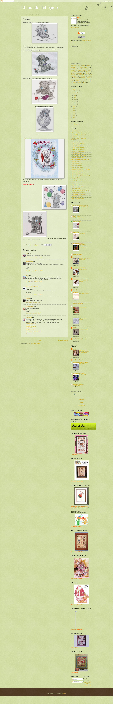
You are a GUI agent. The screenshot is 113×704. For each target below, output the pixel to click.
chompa (88, 68)
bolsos (88, 65)
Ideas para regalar (83, 307)
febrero (75, 101)
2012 (74, 106)
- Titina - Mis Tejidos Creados (77, 198)
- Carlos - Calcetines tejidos (77, 145)
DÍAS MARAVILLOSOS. (78, 243)
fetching (88, 71)
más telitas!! (75, 305)
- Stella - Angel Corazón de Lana (78, 194)
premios (90, 76)
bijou (79, 65)
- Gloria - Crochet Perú (76, 161)
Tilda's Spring (82, 233)
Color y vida (75, 340)
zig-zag (84, 82)
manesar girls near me (31, 327)
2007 (74, 117)
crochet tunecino (82, 70)
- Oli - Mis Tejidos (75, 178)
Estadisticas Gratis (87, 685)
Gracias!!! (76, 92)
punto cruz (76, 77)
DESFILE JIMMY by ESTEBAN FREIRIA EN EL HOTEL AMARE (84, 351)
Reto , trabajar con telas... (84, 293)
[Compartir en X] (48, 245)
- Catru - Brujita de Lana (76, 153)
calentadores (74, 68)
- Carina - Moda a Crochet (77, 141)
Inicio (39, 340)
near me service (29, 325)
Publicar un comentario (30, 333)
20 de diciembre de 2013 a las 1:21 (34, 257)
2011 (74, 108)
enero (75, 104)
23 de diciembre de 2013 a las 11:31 (34, 270)
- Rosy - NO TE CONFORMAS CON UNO (80, 190)
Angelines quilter (77, 221)
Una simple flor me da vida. (79, 338)
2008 (74, 115)
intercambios (79, 73)
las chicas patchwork (78, 303)
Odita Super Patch (77, 316)
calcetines (83, 67)
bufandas (73, 67)
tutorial (86, 80)
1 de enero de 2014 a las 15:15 (33, 313)
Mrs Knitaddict (29, 261)
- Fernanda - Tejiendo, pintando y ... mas (80, 159)
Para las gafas (82, 363)
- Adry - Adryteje (74, 130)
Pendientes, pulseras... (78, 384)
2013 (74, 89)
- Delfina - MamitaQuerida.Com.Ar (78, 155)
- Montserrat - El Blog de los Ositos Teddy (80, 175)
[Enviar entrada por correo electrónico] (42, 244)
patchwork (81, 74)
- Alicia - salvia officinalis (76, 132)
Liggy (80, 17)
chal (79, 68)
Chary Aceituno (30, 306)
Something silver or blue (78, 217)
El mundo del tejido (39, 7)
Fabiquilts (75, 289)
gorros (72, 73)
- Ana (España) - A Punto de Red (78, 134)
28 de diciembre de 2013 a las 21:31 (34, 281)
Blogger (64, 693)
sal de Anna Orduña (83, 329)
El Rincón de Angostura (32, 286)
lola (27, 253)
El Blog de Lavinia (77, 254)
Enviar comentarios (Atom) (34, 343)
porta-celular (82, 76)
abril (75, 97)
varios (90, 80)
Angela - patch (76, 216)
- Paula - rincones (75, 182)
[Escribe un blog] (46, 245)
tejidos (77, 80)
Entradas (75, 679)
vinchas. (79, 82)
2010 (74, 110)
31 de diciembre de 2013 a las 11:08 (34, 294)
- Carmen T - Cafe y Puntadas (77, 151)
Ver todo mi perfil (75, 27)
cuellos (89, 70)
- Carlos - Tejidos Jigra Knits (77, 147)
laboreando (75, 292)
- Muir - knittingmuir (75, 177)
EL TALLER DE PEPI (78, 257)
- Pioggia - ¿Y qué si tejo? (77, 186)
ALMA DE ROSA (82, 374)
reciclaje (83, 77)
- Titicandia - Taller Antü (76, 196)
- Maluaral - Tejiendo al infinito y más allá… (80, 169)
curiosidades (74, 71)
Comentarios (76, 681)
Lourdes (28, 298)
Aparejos (75, 349)
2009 (74, 113)
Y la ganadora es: (76, 385)
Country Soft (76, 232)
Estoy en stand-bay (83, 269)
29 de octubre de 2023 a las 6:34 (33, 331)
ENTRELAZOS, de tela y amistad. (80, 279)
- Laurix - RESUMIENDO (76, 165)
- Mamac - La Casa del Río (77, 171)
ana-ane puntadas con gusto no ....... (81, 205)
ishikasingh (29, 317)
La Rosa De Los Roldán (78, 373)
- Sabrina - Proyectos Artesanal (78, 192)
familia (81, 71)
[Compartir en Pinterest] (51, 245)
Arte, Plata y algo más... (78, 359)
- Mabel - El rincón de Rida (77, 167)
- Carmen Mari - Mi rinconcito (77, 149)
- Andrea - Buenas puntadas (77, 136)
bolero (83, 65)
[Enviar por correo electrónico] (45, 245)
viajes (74, 82)
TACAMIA (75, 327)
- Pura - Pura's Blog (75, 188)
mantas (87, 73)
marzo (75, 99)
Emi (27, 275)
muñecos (73, 74)
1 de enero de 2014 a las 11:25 (33, 302)
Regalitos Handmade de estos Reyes (84, 259)
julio (75, 95)
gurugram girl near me (31, 323)
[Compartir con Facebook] (49, 245)
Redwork (88, 77)
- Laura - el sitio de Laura (76, 163)
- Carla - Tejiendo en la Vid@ (77, 143)
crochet (73, 70)
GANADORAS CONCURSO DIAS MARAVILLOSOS (83, 246)
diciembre (76, 90)
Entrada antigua (63, 340)
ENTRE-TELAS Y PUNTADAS (79, 268)
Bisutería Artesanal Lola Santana (80, 362)
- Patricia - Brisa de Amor (76, 180)
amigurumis (73, 65)
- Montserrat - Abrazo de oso (77, 173)
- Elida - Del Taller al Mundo (77, 157)
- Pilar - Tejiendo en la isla (77, 184)
